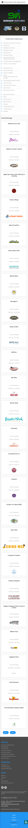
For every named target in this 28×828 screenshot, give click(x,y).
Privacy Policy (4, 806)
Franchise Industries (5, 766)
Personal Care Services (9, 85)
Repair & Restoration (9, 94)
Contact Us (3, 777)
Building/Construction (9, 48)
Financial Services (8, 68)
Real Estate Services (8, 90)
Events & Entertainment (9, 63)
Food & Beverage (8, 70)
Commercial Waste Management (12, 61)
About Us (3, 775)
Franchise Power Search (6, 768)
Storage (5, 104)
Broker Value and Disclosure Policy (10, 804)
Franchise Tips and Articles (7, 783)
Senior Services (7, 99)
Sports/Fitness (7, 101)
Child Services (7, 52)
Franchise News (4, 781)
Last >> (13, 732)
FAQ (2, 779)
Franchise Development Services (8, 756)
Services (14, 820)
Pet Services (6, 87)
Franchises (14, 822)
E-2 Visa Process (4, 748)
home (14, 815)
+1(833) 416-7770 (8, 798)
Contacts (14, 825)
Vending (5, 111)
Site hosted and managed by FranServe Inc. (10, 809)
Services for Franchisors (6, 750)
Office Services (7, 83)
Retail (4, 97)
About (14, 817)
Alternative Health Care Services (12, 43)
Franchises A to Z (5, 765)
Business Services (8, 50)
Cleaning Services (8, 55)
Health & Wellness (8, 73)
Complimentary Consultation (7, 754)
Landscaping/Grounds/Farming (11, 80)
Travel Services (7, 109)
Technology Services (8, 106)
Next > (5, 732)
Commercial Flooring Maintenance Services (9, 58)
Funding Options (4, 747)
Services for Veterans (5, 752)
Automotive (6, 45)
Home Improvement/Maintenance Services (10, 76)
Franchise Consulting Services (7, 745)
